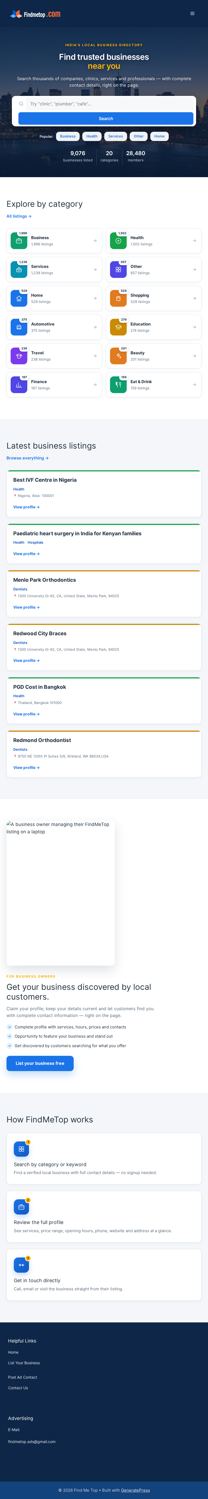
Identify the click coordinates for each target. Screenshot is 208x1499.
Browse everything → (27, 458)
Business (68, 136)
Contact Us (18, 1387)
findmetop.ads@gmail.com (32, 1441)
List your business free (40, 1063)
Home (159, 136)
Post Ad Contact (22, 1377)
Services (115, 136)
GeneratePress (135, 1490)
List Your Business (24, 1362)
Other (139, 136)
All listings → (19, 216)
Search (106, 118)
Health (92, 136)
